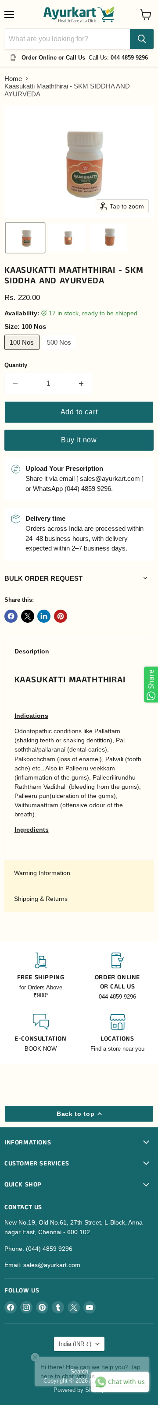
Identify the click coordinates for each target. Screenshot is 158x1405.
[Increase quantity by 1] (82, 384)
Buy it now (79, 440)
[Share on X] (27, 616)
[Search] (142, 39)
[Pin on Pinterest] (60, 616)
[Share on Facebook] (11, 616)
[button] (25, 238)
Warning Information (42, 872)
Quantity (15, 365)
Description (31, 651)
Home (13, 78)
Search (79, 1371)
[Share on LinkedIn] (43, 616)
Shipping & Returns (41, 898)
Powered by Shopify (79, 1390)
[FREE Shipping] (41, 977)
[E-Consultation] (41, 1033)
